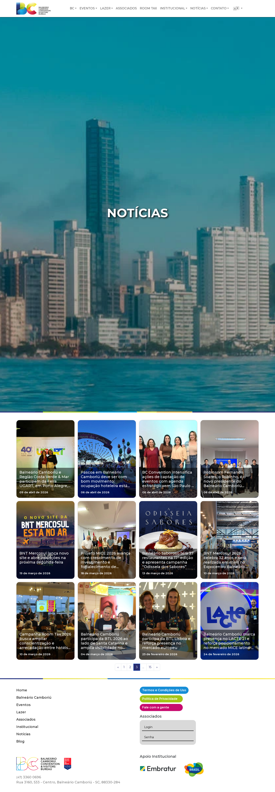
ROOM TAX (148, 8)
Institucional (27, 727)
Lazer (21, 712)
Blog (20, 741)
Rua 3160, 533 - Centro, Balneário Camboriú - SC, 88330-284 (68, 782)
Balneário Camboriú (33, 697)
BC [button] (72, 8)
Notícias (23, 734)
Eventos (23, 705)
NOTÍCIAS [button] (198, 8)
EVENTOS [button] (87, 8)
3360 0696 (28, 777)
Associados (25, 719)
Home (21, 690)
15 (150, 667)
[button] (238, 8)
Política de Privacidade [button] (160, 699)
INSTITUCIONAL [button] (172, 8)
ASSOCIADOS (126, 8)
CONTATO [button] (219, 8)
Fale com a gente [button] (155, 707)
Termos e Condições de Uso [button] (164, 690)
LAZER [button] (105, 8)
